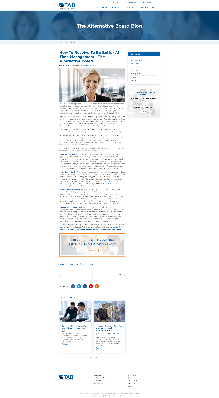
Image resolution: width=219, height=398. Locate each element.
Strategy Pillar (135, 74)
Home (61, 42)
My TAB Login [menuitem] (98, 383)
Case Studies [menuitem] (132, 381)
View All (133, 77)
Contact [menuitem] (144, 7)
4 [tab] (94, 357)
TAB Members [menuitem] (116, 7)
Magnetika (136, 393)
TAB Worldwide (146, 2)
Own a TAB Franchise (130, 2)
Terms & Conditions (111, 396)
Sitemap (122, 396)
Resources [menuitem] (131, 7)
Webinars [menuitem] (131, 383)
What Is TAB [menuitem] (101, 7)
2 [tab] (90, 357)
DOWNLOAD (92, 251)
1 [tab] (87, 357)
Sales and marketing (137, 60)
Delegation (109, 184)
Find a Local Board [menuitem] (100, 378)
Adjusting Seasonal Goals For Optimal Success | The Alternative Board (109, 328)
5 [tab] (96, 357)
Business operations (138, 67)
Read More (66, 344)
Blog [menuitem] (129, 378)
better (108, 126)
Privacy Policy (98, 396)
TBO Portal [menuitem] (98, 381)
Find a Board (116, 2)
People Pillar (135, 63)
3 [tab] (92, 357)
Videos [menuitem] (130, 386)
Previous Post (66, 275)
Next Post (120, 275)
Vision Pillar (134, 70)
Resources (67, 42)
